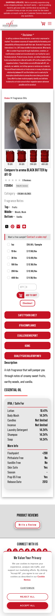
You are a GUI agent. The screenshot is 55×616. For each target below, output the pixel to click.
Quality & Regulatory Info (27, 355)
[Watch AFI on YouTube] (21, 550)
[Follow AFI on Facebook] (9, 550)
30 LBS (21, 164)
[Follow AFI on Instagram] (15, 550)
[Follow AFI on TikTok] (27, 550)
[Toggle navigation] (50, 23)
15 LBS (10, 164)
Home (7, 98)
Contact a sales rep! (37, 237)
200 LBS (33, 164)
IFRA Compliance (27, 325)
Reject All (27, 596)
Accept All (27, 605)
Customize (27, 588)
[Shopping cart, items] (42, 24)
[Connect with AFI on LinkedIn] (33, 550)
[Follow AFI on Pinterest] (39, 550)
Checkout (28, 303)
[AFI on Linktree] (45, 550)
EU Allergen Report (27, 335)
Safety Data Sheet (27, 315)
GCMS (27, 345)
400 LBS (44, 164)
